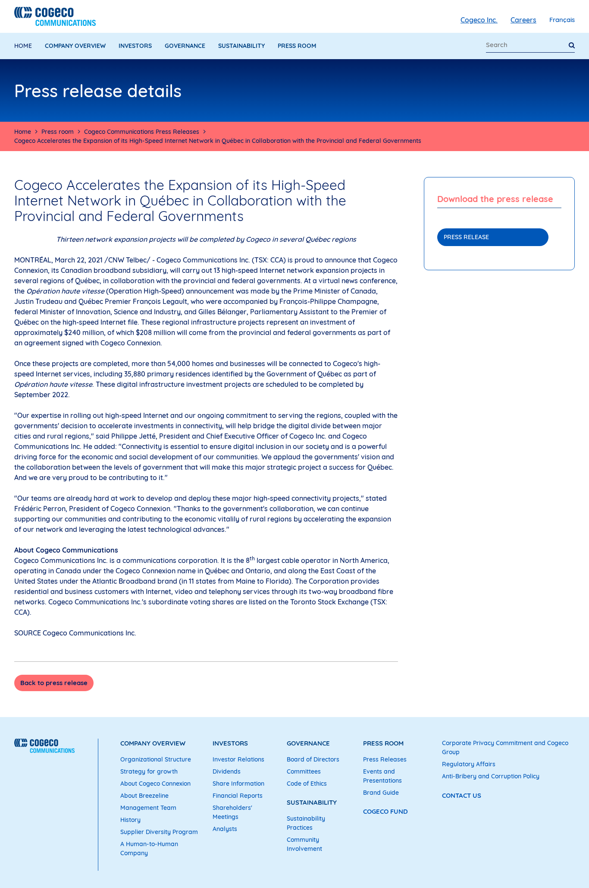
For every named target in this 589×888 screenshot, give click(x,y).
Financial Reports (238, 796)
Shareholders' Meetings (232, 812)
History (130, 820)
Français (562, 20)
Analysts (225, 829)
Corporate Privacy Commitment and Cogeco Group (505, 747)
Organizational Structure (155, 759)
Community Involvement (304, 844)
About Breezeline (144, 796)
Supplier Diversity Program (159, 832)
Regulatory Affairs (468, 764)
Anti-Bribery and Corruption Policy (490, 776)
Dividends (227, 771)
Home (23, 46)
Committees (304, 771)
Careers (523, 20)
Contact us (461, 795)
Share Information (238, 783)
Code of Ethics (307, 783)
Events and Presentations (382, 776)
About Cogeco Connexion (155, 783)
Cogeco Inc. (479, 20)
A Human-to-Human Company (149, 848)
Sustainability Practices (306, 823)
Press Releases (385, 759)
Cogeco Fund (385, 811)
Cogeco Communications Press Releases (141, 132)
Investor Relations (238, 759)
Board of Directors (313, 759)
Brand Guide (381, 792)
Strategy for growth (149, 771)
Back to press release (54, 683)
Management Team (148, 808)
